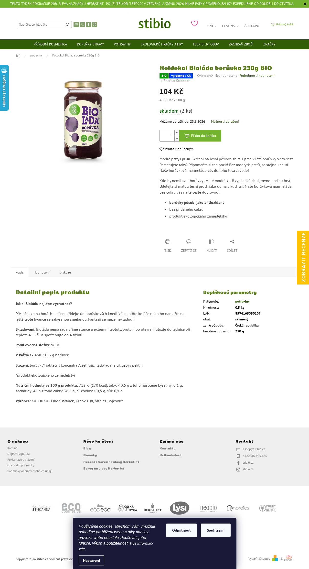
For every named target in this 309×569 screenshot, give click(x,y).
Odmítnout (181, 530)
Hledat (67, 24)
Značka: (176, 80)
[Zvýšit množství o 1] (176, 133)
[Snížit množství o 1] (176, 138)
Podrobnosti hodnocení (257, 75)
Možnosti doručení (225, 121)
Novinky (90, 454)
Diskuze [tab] (65, 272)
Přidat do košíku (203, 136)
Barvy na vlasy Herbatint (103, 468)
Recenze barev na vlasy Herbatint (111, 461)
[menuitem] (50, 44)
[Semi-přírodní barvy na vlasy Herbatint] (152, 507)
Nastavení (91, 560)
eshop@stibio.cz (254, 449)
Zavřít (185, 232)
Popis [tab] (20, 272)
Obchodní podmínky (20, 465)
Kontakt (12, 448)
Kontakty (167, 448)
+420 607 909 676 (255, 456)
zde (82, 548)
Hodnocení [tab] (41, 272)
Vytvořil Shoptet (259, 558)
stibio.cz (248, 462)
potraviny (242, 301)
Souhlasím (215, 530)
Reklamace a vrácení (20, 459)
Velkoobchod (170, 454)
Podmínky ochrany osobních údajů (30, 471)
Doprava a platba (18, 454)
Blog (87, 448)
